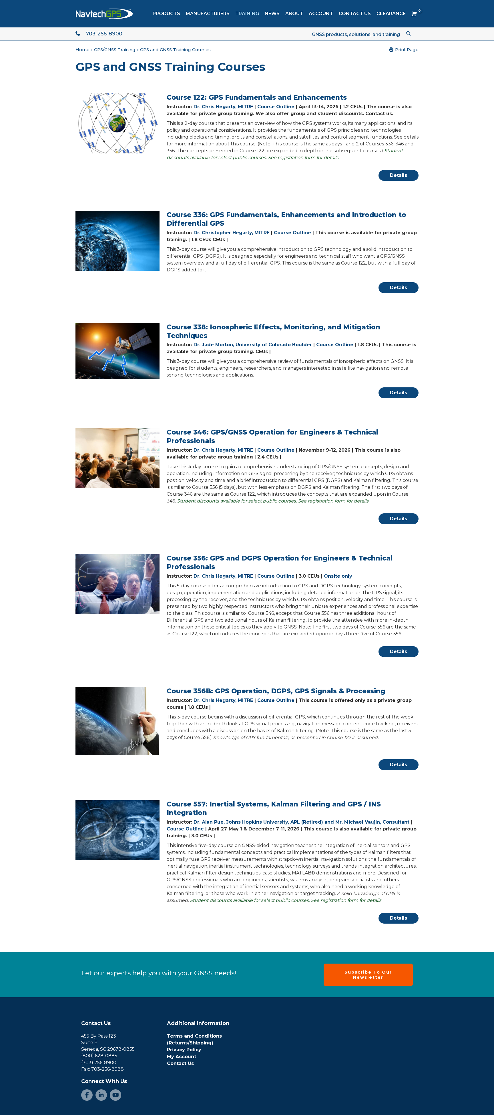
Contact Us (96, 1023)
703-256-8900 (104, 34)
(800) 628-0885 (99, 1055)
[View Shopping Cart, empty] (414, 14)
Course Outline (275, 106)
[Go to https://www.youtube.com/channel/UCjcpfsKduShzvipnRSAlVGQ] (115, 1095)
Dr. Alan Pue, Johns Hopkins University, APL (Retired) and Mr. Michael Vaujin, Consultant (301, 822)
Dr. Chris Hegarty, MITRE (223, 106)
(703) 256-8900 (98, 1062)
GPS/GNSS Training (115, 49)
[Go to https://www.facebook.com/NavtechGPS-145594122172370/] (87, 1095)
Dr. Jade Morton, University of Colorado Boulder (253, 344)
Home (82, 49)
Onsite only (338, 576)
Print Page (406, 49)
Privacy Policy (184, 1049)
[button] (409, 33)
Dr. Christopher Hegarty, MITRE (232, 232)
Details (398, 175)
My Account (181, 1056)
